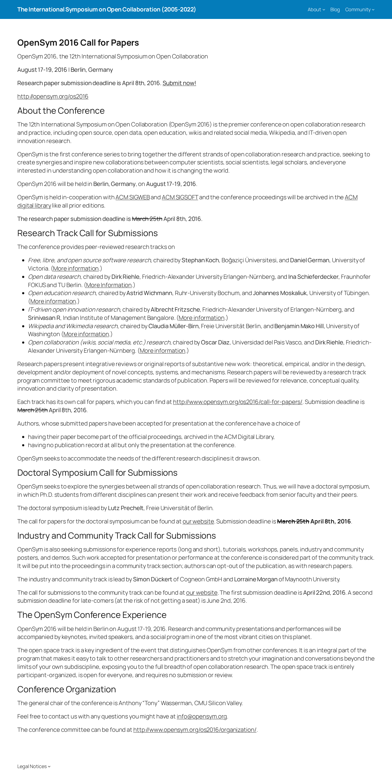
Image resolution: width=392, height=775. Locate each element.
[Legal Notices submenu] (49, 766)
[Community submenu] (373, 9)
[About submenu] (323, 9)
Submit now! (179, 83)
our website (198, 521)
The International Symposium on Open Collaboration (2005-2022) (106, 9)
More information (76, 268)
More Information (109, 285)
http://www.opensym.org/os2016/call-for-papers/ (237, 402)
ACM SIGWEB (132, 197)
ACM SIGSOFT (180, 197)
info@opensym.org (202, 716)
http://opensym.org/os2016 (53, 96)
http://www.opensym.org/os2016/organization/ (195, 730)
